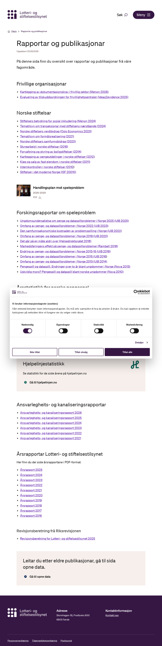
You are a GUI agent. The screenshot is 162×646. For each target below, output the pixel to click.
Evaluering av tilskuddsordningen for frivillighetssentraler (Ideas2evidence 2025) (74, 97)
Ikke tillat (35, 352)
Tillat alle (127, 352)
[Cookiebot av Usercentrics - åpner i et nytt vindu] (138, 292)
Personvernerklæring (18, 640)
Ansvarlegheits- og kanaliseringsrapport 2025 (51, 418)
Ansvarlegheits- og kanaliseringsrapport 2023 (51, 428)
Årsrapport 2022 (31, 485)
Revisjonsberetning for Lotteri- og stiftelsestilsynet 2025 (57, 538)
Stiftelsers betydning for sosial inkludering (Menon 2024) (58, 121)
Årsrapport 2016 (31, 515)
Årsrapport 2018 (31, 505)
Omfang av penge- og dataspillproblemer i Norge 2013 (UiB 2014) (63, 261)
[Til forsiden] (27, 14)
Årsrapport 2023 (31, 480)
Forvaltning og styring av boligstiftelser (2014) (50, 151)
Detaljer (139, 342)
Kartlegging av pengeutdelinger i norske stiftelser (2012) (57, 156)
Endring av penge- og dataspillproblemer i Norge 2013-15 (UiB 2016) (65, 251)
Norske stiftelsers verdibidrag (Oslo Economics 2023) (56, 131)
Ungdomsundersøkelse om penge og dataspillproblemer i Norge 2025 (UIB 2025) (74, 220)
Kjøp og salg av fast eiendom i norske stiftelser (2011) (55, 161)
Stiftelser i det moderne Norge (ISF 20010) (48, 172)
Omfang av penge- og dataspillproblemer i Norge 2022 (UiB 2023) (64, 226)
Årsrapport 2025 (31, 469)
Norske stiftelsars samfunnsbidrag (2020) (48, 141)
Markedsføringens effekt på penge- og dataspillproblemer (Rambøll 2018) (69, 246)
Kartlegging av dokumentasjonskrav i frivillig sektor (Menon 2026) (64, 92)
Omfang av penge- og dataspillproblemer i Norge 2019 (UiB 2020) (64, 236)
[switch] (63, 330)
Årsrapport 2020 (31, 495)
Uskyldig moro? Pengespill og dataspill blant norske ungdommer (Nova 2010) (72, 271)
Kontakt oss (112, 615)
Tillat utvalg (81, 352)
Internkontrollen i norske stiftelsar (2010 (46, 167)
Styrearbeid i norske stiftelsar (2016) (44, 146)
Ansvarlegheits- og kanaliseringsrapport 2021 (50, 438)
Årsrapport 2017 (31, 510)
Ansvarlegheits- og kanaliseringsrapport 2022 (51, 433)
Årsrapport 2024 (31, 475)
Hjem (14, 31)
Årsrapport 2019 (31, 500)
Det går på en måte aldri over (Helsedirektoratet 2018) (55, 241)
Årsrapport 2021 (31, 490)
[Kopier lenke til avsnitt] (14, 83)
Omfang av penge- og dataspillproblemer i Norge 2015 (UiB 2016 (63, 256)
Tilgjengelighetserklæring (44, 640)
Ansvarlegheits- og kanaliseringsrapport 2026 (51, 412)
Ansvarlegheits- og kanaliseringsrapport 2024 (50, 423)
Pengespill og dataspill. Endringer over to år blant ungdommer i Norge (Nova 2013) (75, 266)
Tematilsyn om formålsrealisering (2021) (47, 136)
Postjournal (66, 640)
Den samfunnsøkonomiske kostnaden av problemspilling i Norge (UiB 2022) (71, 231)
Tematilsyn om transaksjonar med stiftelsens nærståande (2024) (63, 126)
